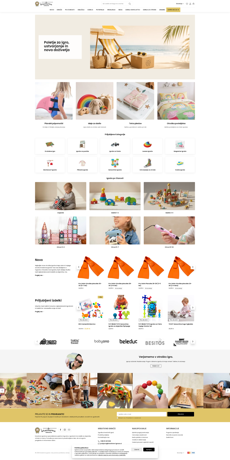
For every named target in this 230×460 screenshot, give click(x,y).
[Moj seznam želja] (187, 3)
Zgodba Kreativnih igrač (106, 432)
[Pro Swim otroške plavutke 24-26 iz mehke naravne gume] (151, 267)
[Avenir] (48, 341)
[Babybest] (75, 341)
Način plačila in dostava (140, 437)
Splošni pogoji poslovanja (140, 432)
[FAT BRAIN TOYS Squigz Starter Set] (121, 308)
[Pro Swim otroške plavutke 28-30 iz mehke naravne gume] (91, 267)
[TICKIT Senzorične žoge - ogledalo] (151, 308)
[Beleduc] (128, 341)
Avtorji (67, 453)
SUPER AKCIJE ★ (173, 10)
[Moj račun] (190, 3)
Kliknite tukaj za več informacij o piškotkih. (112, 455)
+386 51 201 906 (105, 441)
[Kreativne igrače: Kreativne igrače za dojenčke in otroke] (44, 4)
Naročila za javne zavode (174, 435)
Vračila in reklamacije (139, 440)
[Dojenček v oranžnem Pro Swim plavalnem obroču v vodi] (181, 267)
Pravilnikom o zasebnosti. (133, 418)
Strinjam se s (122, 418)
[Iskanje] (130, 4)
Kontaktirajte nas (103, 437)
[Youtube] (69, 429)
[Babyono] (101, 341)
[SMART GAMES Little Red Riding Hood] (181, 308)
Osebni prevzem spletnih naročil (142, 442)
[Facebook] (60, 429)
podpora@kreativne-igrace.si (111, 443)
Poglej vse (38, 275)
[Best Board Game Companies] (181, 341)
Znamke (162, 10)
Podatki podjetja (103, 435)
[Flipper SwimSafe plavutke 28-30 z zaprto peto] (121, 267)
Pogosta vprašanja (172, 432)
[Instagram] (64, 429)
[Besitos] (155, 341)
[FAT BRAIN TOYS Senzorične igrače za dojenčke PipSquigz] (91, 308)
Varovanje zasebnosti (139, 435)
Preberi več (155, 366)
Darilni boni (169, 437)
